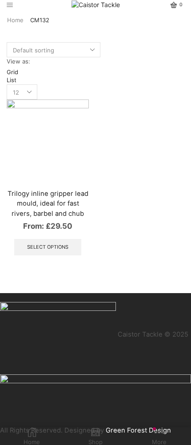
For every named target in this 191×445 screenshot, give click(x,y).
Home (15, 20)
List (11, 79)
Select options (47, 247)
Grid (12, 71)
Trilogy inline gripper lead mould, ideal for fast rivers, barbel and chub (48, 203)
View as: (18, 61)
